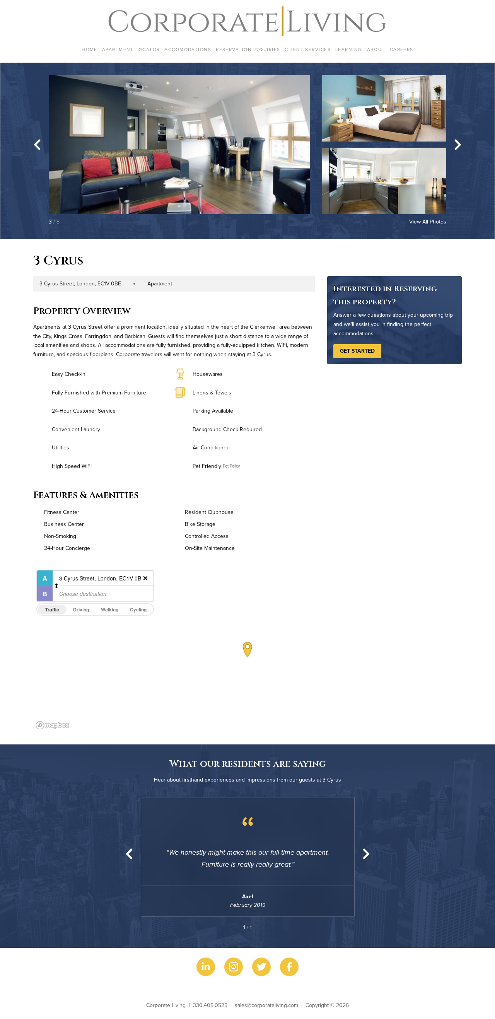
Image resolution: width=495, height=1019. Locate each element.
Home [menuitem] (89, 49)
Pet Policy (231, 466)
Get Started (357, 351)
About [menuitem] (376, 49)
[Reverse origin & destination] (56, 586)
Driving (81, 609)
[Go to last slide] (37, 144)
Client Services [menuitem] (308, 49)
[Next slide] (458, 144)
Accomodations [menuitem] (187, 49)
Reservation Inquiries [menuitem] (248, 49)
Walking (109, 609)
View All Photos (427, 221)
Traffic (52, 609)
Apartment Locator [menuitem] (131, 49)
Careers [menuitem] (401, 49)
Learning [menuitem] (348, 49)
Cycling (138, 609)
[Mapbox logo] (53, 725)
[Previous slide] (129, 854)
